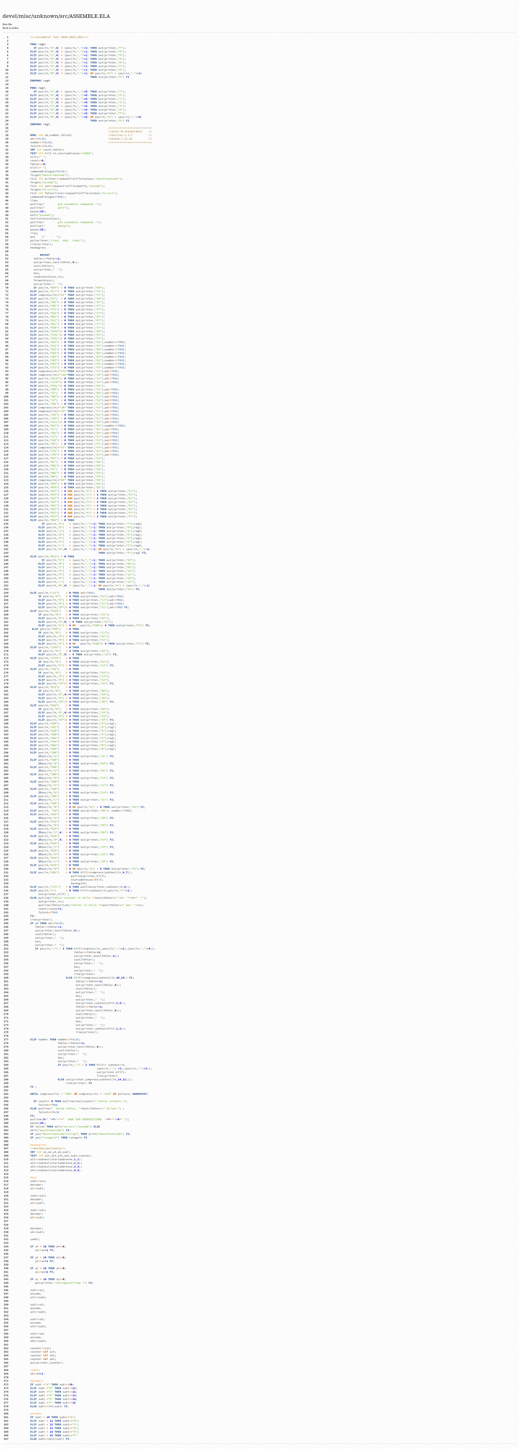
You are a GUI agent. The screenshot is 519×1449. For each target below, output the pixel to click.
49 (6, 211)
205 (6, 778)
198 (6, 752)
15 (6, 87)
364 (6, 1355)
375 (6, 1395)
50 (6, 215)
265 (6, 995)
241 (6, 908)
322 (6, 1203)
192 (6, 730)
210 (6, 796)
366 (6, 1362)
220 (6, 832)
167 (6, 640)
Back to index (11, 28)
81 (6, 327)
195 (6, 741)
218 (6, 825)
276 (6, 1035)
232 (6, 876)
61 (6, 255)
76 (6, 309)
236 (6, 890)
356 (6, 1326)
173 (6, 661)
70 (6, 287)
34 (6, 157)
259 (6, 974)
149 (6, 574)
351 (6, 1308)
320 (6, 1195)
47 (6, 204)
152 (6, 585)
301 (6, 1126)
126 (6, 491)
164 (6, 629)
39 (6, 175)
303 (6, 1133)
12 (6, 77)
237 (6, 894)
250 (6, 941)
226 (6, 854)
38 (6, 171)
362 (6, 1348)
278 (6, 1043)
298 (6, 1115)
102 (6, 403)
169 (6, 647)
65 (6, 269)
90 (6, 360)
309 (6, 1155)
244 (6, 919)
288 (6, 1079)
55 (6, 233)
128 (6, 498)
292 (6, 1093)
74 (6, 302)
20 (6, 106)
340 (6, 1268)
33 (6, 153)
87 (6, 349)
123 (6, 480)
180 (6, 687)
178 (6, 680)
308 (6, 1152)
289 (6, 1083)
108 (6, 425)
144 (6, 556)
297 (6, 1112)
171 (6, 654)
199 (6, 756)
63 (6, 262)
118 (6, 462)
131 (6, 509)
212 (6, 803)
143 (6, 552)
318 (6, 1188)
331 (6, 1235)
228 (6, 861)
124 (6, 483)
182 (6, 694)
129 (6, 502)
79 (6, 320)
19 (6, 102)
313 (6, 1170)
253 (6, 952)
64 (6, 265)
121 (6, 472)
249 (6, 937)
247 (6, 930)
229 (6, 865)
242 (6, 912)
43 (6, 189)
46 (6, 200)
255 (6, 959)
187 (6, 712)
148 (6, 570)
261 (6, 981)
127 (6, 494)
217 (6, 821)
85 (6, 342)
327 (6, 1221)
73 (6, 298)
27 (6, 131)
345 (6, 1286)
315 (6, 1177)
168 (6, 643)
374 (6, 1391)
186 (6, 709)
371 (6, 1380)
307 (6, 1148)
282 (6, 1057)
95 (6, 378)
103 (6, 407)
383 (6, 1424)
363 (6, 1351)
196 (6, 745)
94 (6, 374)
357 (6, 1330)
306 (6, 1144)
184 (6, 701)
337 (6, 1257)
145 (6, 560)
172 (6, 658)
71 (6, 291)
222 (6, 839)
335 (6, 1250)
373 (6, 1388)
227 (6, 857)
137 (6, 531)
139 (6, 538)
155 (6, 596)
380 (6, 1413)
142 (6, 549)
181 (6, 690)
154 (6, 592)
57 (6, 240)
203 (6, 770)
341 (6, 1271)
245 (6, 923)
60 (6, 251)
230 (6, 868)
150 (6, 578)
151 (6, 581)
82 (6, 331)
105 (6, 414)
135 (6, 523)
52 (6, 222)
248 (6, 934)
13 (6, 80)
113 (6, 443)
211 (6, 799)
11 (6, 73)
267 (6, 1003)
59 (6, 247)
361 (6, 1344)
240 (6, 905)
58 (6, 244)
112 (6, 440)
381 (6, 1417)
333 (6, 1242)
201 (6, 763)
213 (6, 807)
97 (6, 385)
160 (6, 614)
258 (6, 970)
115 (6, 451)
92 (6, 367)
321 (6, 1199)
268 (6, 1006)
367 (6, 1366)
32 (6, 149)
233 (6, 879)
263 (6, 988)
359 (6, 1337)
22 (6, 113)
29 (6, 138)
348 (6, 1297)
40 (6, 178)
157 (6, 603)
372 (6, 1384)
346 (6, 1290)
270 (6, 1014)
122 (6, 476)
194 (6, 738)
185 (6, 705)
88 (6, 353)
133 (6, 516)
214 (6, 810)
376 (6, 1399)
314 (6, 1173)
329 (6, 1228)
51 (6, 218)
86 (6, 345)
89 (6, 356)
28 (6, 135)
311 (6, 1163)
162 (6, 621)
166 (6, 636)
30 (6, 142)
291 (6, 1090)
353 (6, 1315)
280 (6, 1050)
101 (6, 400)
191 (6, 727)
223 (6, 843)
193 (6, 734)
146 (6, 563)
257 (6, 966)
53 (6, 225)
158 (6, 607)
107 (6, 422)
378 (6, 1406)
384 (6, 1428)
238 (6, 897)
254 (6, 955)
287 (6, 1075)
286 (6, 1072)
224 (6, 847)
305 (6, 1141)
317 (6, 1184)
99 (6, 392)
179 (6, 683)
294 (6, 1101)
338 (6, 1261)
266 (6, 999)
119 (6, 465)
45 (6, 196)
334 (6, 1246)
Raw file (7, 24)
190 (6, 723)
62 (6, 258)
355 (6, 1322)
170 (6, 650)
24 (6, 120)
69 (6, 284)
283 (6, 1061)
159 (6, 610)
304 (6, 1137)
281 (6, 1054)
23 (6, 117)
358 (6, 1333)
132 (6, 512)
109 (6, 429)
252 (6, 948)
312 (6, 1166)
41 (6, 182)
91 (6, 363)
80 (6, 324)
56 (6, 236)
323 (6, 1206)
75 (6, 305)
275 (6, 1032)
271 (6, 1017)
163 (6, 625)
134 (6, 520)
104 (6, 411)
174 (6, 665)
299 (6, 1119)
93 (6, 371)
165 (6, 632)
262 (6, 985)
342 (6, 1275)
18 (6, 98)
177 (6, 676)
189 (6, 719)
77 (6, 313)
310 (6, 1159)
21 (6, 109)
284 (6, 1064)
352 (6, 1311)
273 (6, 1025)
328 (6, 1224)
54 (6, 229)
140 (6, 541)
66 (6, 273)
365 (6, 1359)
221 (6, 836)
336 (6, 1253)
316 (6, 1181)
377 (6, 1402)
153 (6, 589)
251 (6, 945)
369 (6, 1373)
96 (6, 382)
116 (6, 454)
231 (6, 872)
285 (6, 1068)
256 (6, 963)
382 (6, 1420)
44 (6, 193)
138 (6, 534)
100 (6, 396)
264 (6, 992)
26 (6, 127)
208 (6, 788)
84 (6, 338)
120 (6, 469)
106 (6, 418)
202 (6, 767)
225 (6, 850)
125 (6, 487)
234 (6, 883)
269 (6, 1010)
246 (6, 926)
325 (6, 1213)
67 (6, 276)
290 (6, 1086)
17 (6, 95)
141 (6, 545)
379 (6, 1409)
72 (6, 295)
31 (6, 146)
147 (6, 567)
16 (6, 91)
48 (6, 207)
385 (6, 1431)
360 (6, 1341)
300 (6, 1123)
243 (6, 915)
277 (6, 1039)
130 (6, 505)
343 (6, 1279)
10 (6, 69)
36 (6, 164)
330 (6, 1232)
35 (6, 160)
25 (6, 124)
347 (6, 1293)
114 (6, 447)
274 (6, 1028)
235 (6, 886)
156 (6, 600)
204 (6, 774)
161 (6, 618)
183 (6, 698)
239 (6, 901)
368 (6, 1370)
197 (6, 748)
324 (6, 1210)
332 (6, 1239)
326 (6, 1217)
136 (6, 527)
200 (6, 759)
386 (6, 1435)
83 (6, 334)
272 (6, 1021)
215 (6, 814)
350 (6, 1304)
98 (6, 389)
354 (6, 1319)
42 (6, 186)
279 (6, 1046)
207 (6, 785)
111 (6, 436)
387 (6, 1438)
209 (6, 792)
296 (6, 1108)
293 (6, 1097)
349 (6, 1301)
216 (6, 818)
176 (6, 672)
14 (6, 84)
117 (6, 458)
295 (6, 1104)
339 (6, 1264)
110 (6, 432)
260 (6, 977)
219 (6, 828)
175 (6, 669)
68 (6, 280)
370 (6, 1377)
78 (6, 316)
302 (6, 1130)
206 (6, 781)
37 (6, 167)
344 (6, 1282)
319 (6, 1192)
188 (6, 716)
